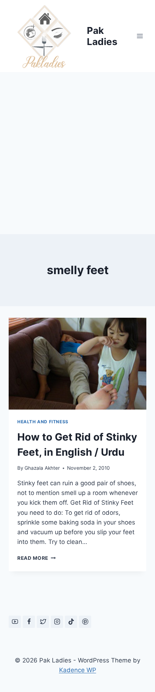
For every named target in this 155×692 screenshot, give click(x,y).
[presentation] (77, 364)
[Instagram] (57, 622)
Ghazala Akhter (42, 468)
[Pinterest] (85, 622)
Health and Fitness (42, 421)
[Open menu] (139, 35)
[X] (43, 622)
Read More (36, 558)
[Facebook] (29, 622)
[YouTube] (15, 622)
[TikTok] (71, 622)
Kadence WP (77, 670)
